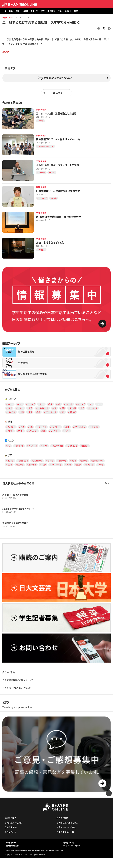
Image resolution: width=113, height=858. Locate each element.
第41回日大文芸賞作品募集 (15, 523)
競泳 (22, 412)
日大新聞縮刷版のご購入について (17, 680)
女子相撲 (73, 408)
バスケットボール (80, 427)
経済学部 (11, 461)
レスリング (68, 404)
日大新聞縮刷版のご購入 (67, 822)
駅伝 (9, 446)
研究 (76, 11)
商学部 (101, 465)
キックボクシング (42, 408)
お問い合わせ (10, 832)
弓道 (62, 412)
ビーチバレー (55, 431)
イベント (67, 11)
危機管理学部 (23, 461)
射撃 (30, 408)
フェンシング (93, 408)
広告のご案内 (8, 672)
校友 (43, 11)
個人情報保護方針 (12, 846)
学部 (18, 11)
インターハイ (32, 446)
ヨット (100, 404)
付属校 (25, 11)
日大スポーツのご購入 (66, 827)
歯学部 (78, 465)
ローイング (81, 404)
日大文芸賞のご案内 (13, 822)
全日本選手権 (72, 446)
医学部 (10, 465)
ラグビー (10, 431)
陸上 (91, 404)
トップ (3, 11)
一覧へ (106, 483)
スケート (10, 404)
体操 (58, 404)
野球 (43, 431)
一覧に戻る (57, 92)
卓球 (31, 427)
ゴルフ (67, 427)
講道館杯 (85, 446)
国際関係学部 (37, 461)
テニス (22, 427)
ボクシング (31, 404)
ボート (42, 404)
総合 (11, 11)
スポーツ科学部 (56, 465)
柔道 (50, 404)
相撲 (54, 408)
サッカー (67, 431)
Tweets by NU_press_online (17, 707)
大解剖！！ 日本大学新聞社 (15, 494)
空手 (82, 408)
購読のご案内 (10, 817)
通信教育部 (32, 465)
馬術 (38, 412)
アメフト (21, 431)
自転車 (10, 408)
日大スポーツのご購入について (16, 687)
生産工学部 (63, 461)
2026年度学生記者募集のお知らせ (18, 508)
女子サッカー (33, 431)
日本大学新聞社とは (65, 832)
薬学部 (69, 465)
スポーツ (34, 11)
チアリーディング (50, 412)
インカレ (45, 446)
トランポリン (12, 412)
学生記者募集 (11, 827)
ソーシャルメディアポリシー (72, 846)
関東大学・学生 (58, 446)
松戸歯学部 (90, 465)
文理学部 (20, 465)
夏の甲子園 (19, 446)
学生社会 (51, 11)
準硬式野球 (11, 427)
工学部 (43, 465)
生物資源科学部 (97, 461)
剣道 (30, 412)
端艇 (63, 408)
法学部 (74, 461)
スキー (20, 404)
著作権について (68, 843)
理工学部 (50, 461)
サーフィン (20, 408)
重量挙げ (73, 412)
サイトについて (11, 843)
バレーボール (42, 427)
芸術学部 (84, 461)
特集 (60, 11)
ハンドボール (56, 427)
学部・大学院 (7, 17)
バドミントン (95, 427)
